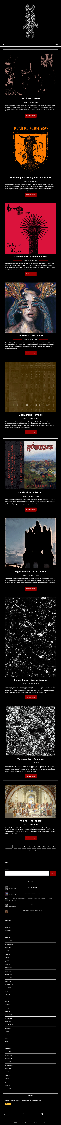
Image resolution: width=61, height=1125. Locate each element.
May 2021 (7, 1078)
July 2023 (7, 991)
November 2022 (8, 1018)
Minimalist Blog (34, 1123)
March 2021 (7, 1085)
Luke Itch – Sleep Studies (30, 335)
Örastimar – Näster (30, 98)
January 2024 (8, 971)
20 (43, 846)
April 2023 (7, 1001)
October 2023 (8, 981)
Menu (56, 44)
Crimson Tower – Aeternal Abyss (30, 256)
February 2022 (8, 1048)
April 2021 (7, 1082)
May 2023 (7, 998)
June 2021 (7, 1075)
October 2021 (8, 1062)
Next (35, 850)
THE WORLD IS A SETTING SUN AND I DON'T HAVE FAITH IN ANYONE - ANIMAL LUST (32, 899)
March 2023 (7, 1004)
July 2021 (7, 1072)
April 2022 (7, 1041)
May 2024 (7, 957)
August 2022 (8, 1028)
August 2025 (8, 930)
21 (48, 846)
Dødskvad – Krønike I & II (30, 492)
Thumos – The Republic (30, 820)
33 (29, 850)
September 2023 (9, 984)
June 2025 (7, 934)
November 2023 (8, 977)
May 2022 (7, 1038)
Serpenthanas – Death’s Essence (30, 680)
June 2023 (7, 994)
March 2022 (7, 1045)
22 (53, 846)
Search (7, 869)
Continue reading (30, 115)
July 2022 (7, 1031)
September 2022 (9, 1025)
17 (29, 846)
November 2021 (8, 1058)
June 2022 (7, 1035)
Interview (7, 859)
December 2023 (8, 974)
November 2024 (8, 940)
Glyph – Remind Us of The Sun (30, 571)
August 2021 (8, 1068)
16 (24, 846)
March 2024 (7, 964)
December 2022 (8, 1014)
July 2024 (7, 951)
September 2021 (9, 1065)
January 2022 (8, 1051)
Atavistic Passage (32, 887)
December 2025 (8, 924)
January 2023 (8, 1011)
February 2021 (8, 1088)
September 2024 (9, 944)
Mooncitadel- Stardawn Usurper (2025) (32, 910)
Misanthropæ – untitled (31, 415)
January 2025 (8, 937)
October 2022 (8, 1021)
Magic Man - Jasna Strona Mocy (32, 893)
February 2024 (8, 967)
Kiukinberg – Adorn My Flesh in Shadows (30, 177)
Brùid (32, 904)
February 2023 (8, 1008)
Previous (9, 846)
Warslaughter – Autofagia (30, 759)
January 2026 (8, 920)
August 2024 (8, 947)
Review (6, 862)
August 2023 (8, 988)
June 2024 (7, 954)
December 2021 (8, 1055)
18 (34, 846)
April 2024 (7, 961)
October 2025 (8, 927)
